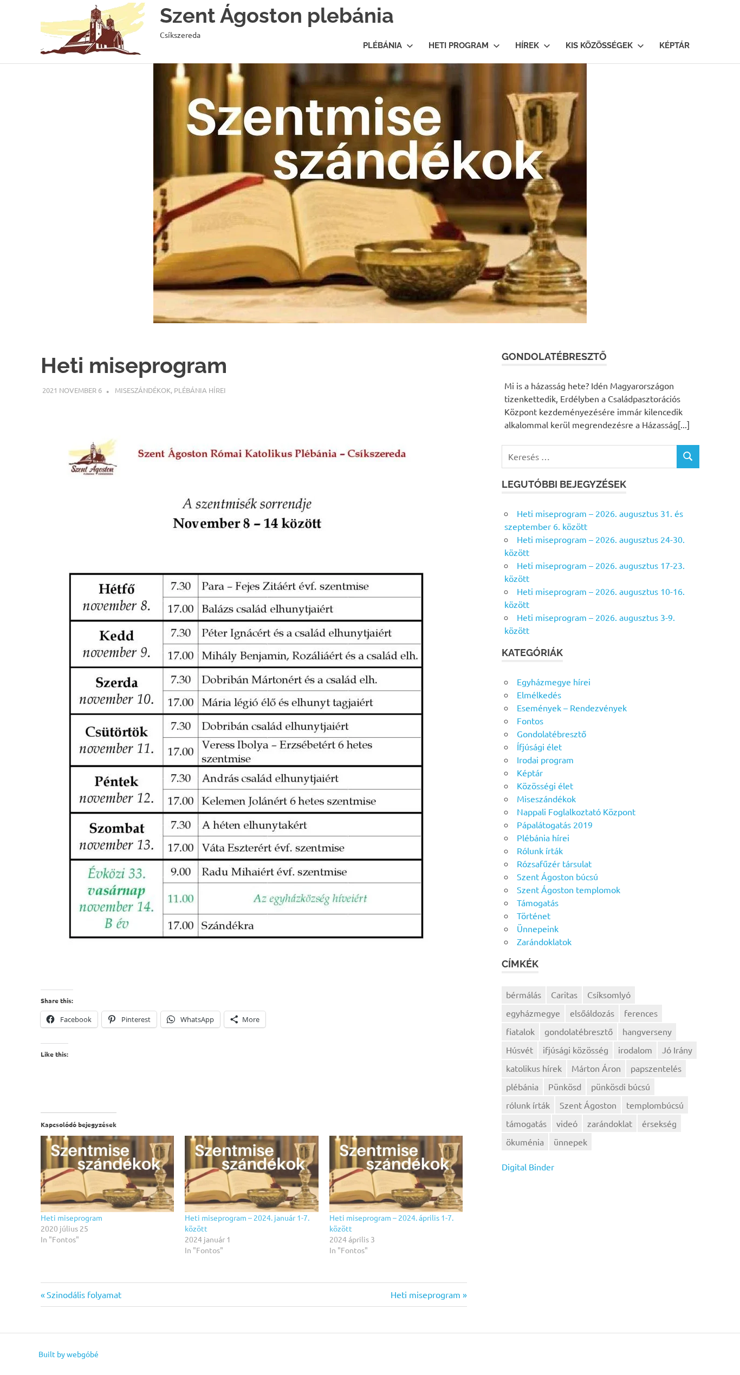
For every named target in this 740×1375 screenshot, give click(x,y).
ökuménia (525, 1141)
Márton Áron (596, 1068)
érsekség (659, 1123)
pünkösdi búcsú (620, 1086)
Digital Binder (528, 1166)
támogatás (526, 1123)
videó (566, 1123)
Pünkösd (564, 1086)
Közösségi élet (545, 785)
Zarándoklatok (544, 941)
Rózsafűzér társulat (554, 863)
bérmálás (523, 994)
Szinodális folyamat (84, 1294)
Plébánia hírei (200, 390)
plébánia (522, 1086)
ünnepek (570, 1141)
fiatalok (520, 1031)
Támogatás (538, 902)
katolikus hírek (534, 1068)
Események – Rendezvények (572, 707)
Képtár (674, 45)
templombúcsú (655, 1104)
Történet (533, 915)
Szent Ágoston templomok (568, 889)
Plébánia (382, 45)
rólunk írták (528, 1104)
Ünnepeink (538, 928)
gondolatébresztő (578, 1031)
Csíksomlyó (609, 994)
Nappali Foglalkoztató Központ (576, 811)
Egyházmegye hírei (553, 681)
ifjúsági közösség (575, 1049)
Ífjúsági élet (539, 746)
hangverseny (647, 1031)
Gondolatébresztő (551, 733)
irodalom (635, 1049)
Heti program (459, 45)
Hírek (527, 45)
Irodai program (545, 759)
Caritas (564, 994)
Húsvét (519, 1049)
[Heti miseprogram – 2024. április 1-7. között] (396, 1174)
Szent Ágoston (588, 1104)
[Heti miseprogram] (107, 1174)
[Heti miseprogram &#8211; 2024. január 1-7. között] (251, 1174)
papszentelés (656, 1068)
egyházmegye (533, 1012)
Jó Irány (677, 1049)
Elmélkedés (539, 694)
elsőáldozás (592, 1012)
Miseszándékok (143, 390)
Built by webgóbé (68, 1354)
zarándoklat (609, 1123)
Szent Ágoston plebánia (277, 15)
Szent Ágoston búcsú (557, 876)
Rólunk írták (540, 850)
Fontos (530, 720)
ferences (641, 1012)
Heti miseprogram (71, 1217)
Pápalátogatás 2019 (555, 824)
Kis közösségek (599, 45)
